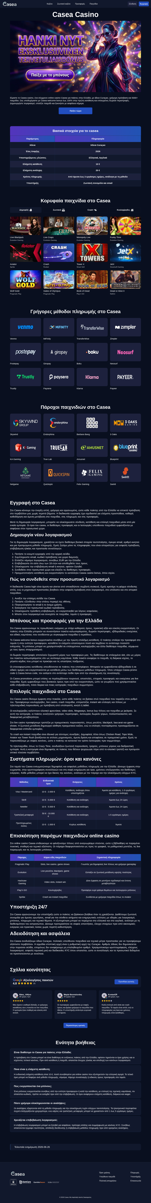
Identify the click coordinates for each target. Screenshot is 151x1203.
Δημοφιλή (23, 210)
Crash (90, 210)
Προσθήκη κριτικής (126, 982)
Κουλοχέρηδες (123, 210)
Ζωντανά (57, 210)
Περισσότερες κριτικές (75, 1025)
